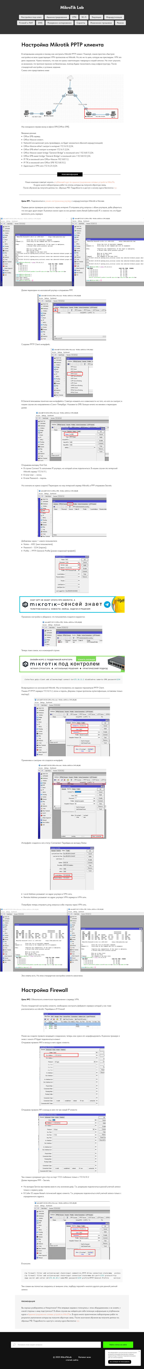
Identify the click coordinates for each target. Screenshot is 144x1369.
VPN (74, 17)
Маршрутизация (114, 17)
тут (115, 188)
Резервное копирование (60, 23)
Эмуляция (96, 17)
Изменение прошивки (101, 23)
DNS (40, 23)
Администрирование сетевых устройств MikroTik (49, 1314)
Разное (120, 23)
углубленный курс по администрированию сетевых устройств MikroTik (84, 182)
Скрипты (81, 23)
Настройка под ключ (31, 17)
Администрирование (57, 17)
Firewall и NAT (26, 23)
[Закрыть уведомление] (139, 1351)
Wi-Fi (84, 17)
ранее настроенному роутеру (58, 201)
